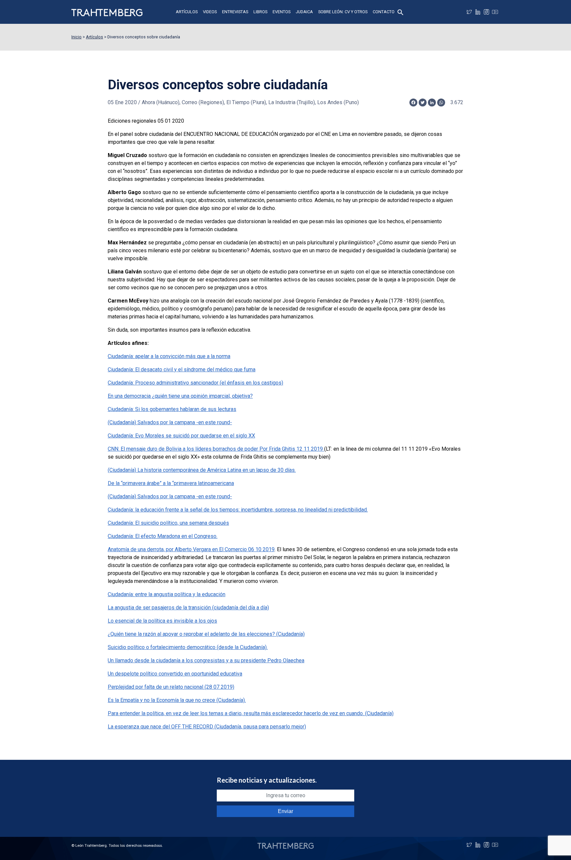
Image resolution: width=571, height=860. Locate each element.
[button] (400, 12)
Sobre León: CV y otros (342, 11)
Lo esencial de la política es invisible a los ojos (162, 621)
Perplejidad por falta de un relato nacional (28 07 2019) (171, 687)
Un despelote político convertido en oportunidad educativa (175, 674)
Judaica (304, 11)
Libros (260, 11)
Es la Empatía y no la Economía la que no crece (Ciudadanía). (177, 700)
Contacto (384, 11)
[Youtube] (495, 12)
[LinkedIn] (477, 12)
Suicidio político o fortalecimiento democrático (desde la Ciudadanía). (188, 647)
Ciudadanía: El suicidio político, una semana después (168, 523)
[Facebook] (486, 12)
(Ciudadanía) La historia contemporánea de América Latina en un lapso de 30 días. (202, 470)
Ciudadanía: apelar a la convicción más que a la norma (169, 356)
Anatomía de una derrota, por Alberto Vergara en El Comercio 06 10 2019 (191, 549)
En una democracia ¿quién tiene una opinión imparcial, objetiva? (180, 396)
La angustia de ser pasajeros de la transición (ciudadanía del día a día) (188, 607)
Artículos (187, 11)
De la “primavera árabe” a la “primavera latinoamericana (171, 483)
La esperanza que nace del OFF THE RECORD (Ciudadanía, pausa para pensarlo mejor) (207, 726)
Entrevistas (235, 11)
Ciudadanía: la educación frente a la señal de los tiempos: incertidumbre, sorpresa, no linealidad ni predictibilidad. (238, 510)
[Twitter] (469, 12)
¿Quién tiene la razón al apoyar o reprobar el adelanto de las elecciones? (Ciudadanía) (206, 634)
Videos (210, 11)
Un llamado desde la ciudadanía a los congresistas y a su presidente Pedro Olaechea (206, 660)
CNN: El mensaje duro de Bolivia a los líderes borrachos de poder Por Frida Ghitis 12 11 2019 (216, 449)
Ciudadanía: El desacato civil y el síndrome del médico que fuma (181, 369)
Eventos (281, 11)
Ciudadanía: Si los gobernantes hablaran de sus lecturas (172, 409)
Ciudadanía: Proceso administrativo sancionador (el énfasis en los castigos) (195, 383)
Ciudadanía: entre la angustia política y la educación (166, 594)
